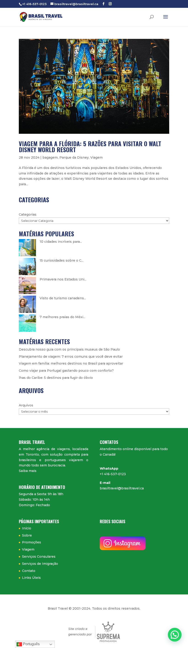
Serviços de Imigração (40, 564)
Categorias (27, 214)
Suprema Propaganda (108, 632)
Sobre (27, 535)
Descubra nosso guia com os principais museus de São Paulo (69, 349)
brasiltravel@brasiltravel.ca (122, 488)
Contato (28, 571)
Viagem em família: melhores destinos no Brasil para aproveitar (71, 363)
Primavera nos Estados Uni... (63, 279)
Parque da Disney (74, 157)
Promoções (31, 542)
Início (26, 528)
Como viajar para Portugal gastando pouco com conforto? (66, 370)
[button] (175, 635)
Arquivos (26, 405)
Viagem (96, 157)
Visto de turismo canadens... (63, 298)
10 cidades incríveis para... (61, 242)
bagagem (50, 157)
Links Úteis (31, 578)
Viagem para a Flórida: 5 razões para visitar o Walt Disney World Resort (90, 146)
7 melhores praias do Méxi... (62, 317)
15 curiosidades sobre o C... (61, 260)
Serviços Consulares (38, 556)
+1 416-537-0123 (113, 474)
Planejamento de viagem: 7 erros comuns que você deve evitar (71, 356)
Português (31, 644)
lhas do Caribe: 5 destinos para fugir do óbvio (56, 378)
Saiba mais (27, 471)
